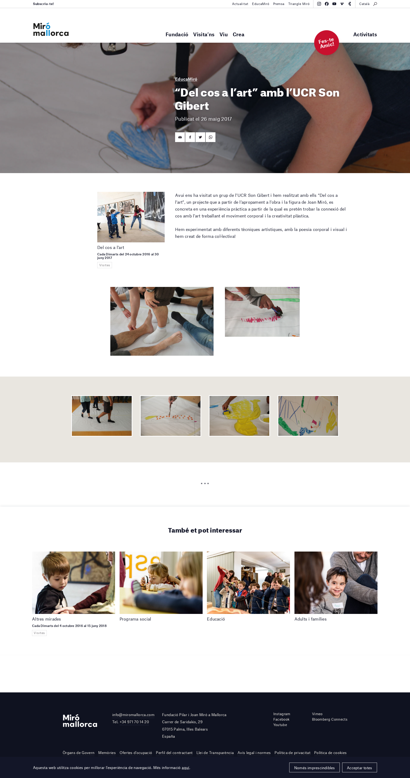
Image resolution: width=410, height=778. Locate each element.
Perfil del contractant (174, 752)
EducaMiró (260, 4)
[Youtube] (334, 3)
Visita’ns (203, 34)
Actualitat (240, 4)
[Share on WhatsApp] (210, 137)
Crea (238, 34)
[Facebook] (327, 3)
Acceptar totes (359, 767)
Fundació (177, 34)
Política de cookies (330, 752)
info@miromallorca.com (133, 714)
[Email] (180, 137)
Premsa (278, 4)
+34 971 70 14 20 (134, 721)
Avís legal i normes (254, 752)
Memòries (107, 752)
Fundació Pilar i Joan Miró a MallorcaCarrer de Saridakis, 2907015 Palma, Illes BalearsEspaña (194, 725)
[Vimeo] (342, 3)
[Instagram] (319, 3)
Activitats (365, 34)
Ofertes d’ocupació (136, 752)
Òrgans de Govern (78, 752)
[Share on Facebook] (190, 137)
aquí (185, 767)
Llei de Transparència (215, 752)
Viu (223, 34)
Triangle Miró (299, 4)
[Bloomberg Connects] (349, 3)
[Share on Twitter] (200, 137)
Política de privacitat (292, 752)
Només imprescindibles (314, 767)
